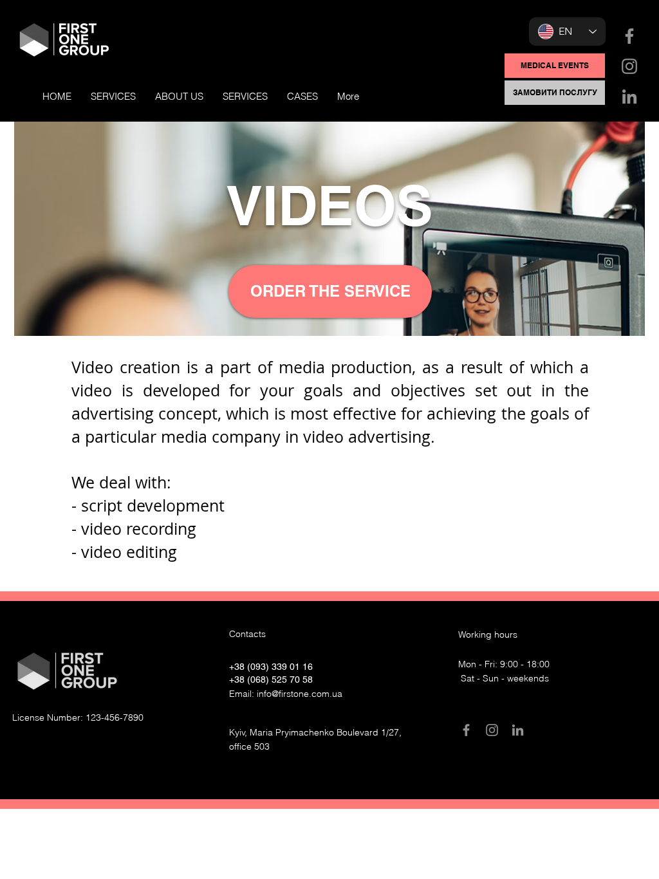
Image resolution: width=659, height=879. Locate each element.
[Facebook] (629, 36)
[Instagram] (629, 66)
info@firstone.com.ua (299, 693)
